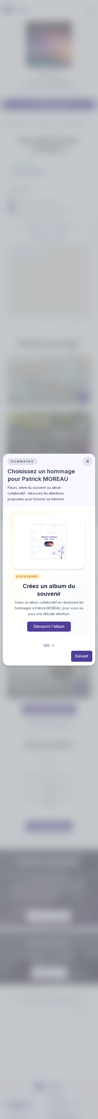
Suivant (81, 656)
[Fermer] (87, 461)
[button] (47, 645)
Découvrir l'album (49, 626)
